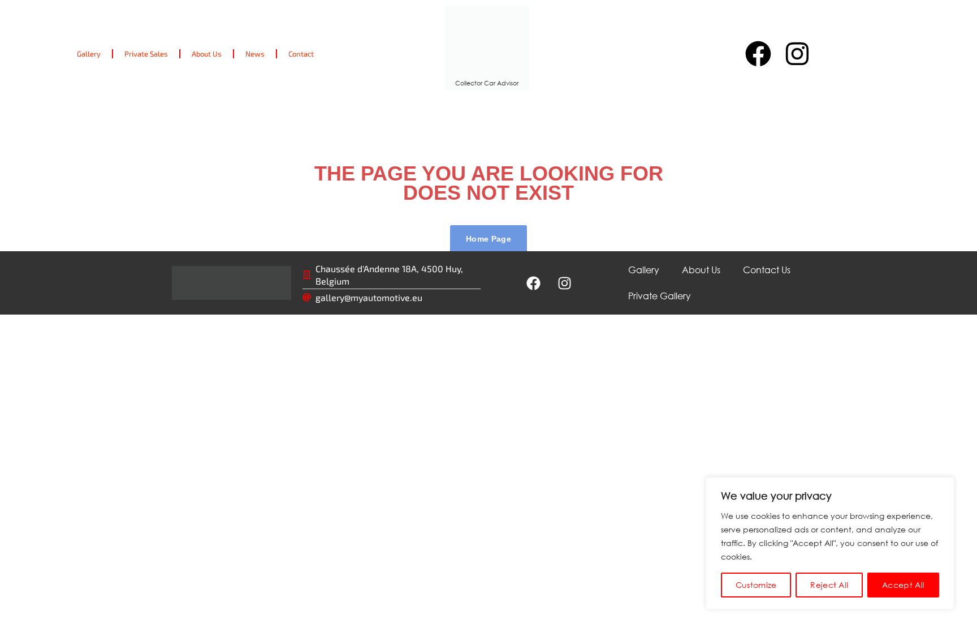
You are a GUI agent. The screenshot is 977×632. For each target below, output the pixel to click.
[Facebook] (758, 54)
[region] (830, 543)
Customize (756, 584)
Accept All (903, 584)
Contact (301, 53)
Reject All (829, 584)
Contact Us (766, 270)
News (255, 53)
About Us (207, 53)
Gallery (89, 53)
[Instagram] (797, 54)
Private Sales (146, 53)
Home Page (488, 238)
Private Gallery (659, 296)
